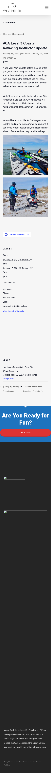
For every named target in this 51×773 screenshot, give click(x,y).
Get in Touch (25, 433)
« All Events (9, 22)
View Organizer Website (13, 310)
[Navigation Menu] (46, 7)
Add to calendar (17, 234)
